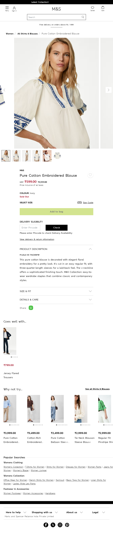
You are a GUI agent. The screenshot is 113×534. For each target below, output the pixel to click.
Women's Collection (13, 467)
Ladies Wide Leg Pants (24, 483)
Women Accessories (33, 493)
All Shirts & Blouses (28, 33)
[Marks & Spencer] (56, 11)
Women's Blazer (21, 470)
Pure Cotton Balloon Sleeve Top (59, 440)
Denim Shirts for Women (41, 480)
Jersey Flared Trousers (11, 375)
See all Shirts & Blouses (97, 388)
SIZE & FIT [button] (25, 291)
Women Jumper (39, 470)
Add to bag (56, 211)
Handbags (50, 493)
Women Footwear (12, 493)
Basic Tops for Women (77, 480)
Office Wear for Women (15, 480)
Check (56, 227)
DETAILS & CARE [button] (29, 299)
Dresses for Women (75, 467)
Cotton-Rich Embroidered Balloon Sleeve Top (35, 440)
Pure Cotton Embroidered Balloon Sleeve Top (12, 440)
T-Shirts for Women (34, 467)
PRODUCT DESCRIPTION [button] (33, 249)
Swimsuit (60, 480)
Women (10, 33)
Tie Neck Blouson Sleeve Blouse (85, 440)
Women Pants (94, 467)
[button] (109, 90)
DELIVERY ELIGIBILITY (31, 221)
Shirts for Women (55, 467)
